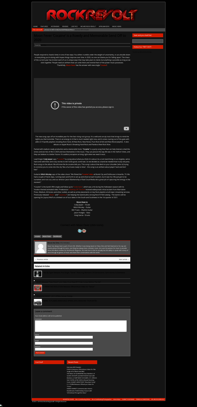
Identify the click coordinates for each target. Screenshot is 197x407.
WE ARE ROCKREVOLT (157, 399)
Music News (116, 26)
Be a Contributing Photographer (102, 399)
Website (37, 347)
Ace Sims (43, 45)
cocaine (37, 236)
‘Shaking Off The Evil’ (77, 189)
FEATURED (44, 26)
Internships (116, 399)
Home (35, 26)
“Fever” (52, 195)
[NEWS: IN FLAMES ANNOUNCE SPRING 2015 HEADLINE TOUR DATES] (37, 303)
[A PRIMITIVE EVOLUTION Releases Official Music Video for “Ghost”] (37, 289)
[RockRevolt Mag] (98, 13)
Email (37, 341)
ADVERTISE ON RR (68, 399)
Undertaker (77, 187)
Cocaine (61, 159)
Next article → (124, 259)
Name (37, 335)
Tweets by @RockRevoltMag (141, 52)
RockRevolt (57, 236)
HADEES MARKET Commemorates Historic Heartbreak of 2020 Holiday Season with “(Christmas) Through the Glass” (79, 391)
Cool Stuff (39, 362)
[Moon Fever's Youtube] (84, 231)
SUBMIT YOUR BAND (128, 399)
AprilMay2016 (104, 26)
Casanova (62, 195)
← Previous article (41, 259)
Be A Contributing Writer (83, 399)
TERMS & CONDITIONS (143, 399)
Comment (38, 319)
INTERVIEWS (55, 26)
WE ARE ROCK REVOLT (88, 26)
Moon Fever (70, 65)
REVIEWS (65, 26)
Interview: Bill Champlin (66, 30)
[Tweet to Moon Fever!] (80, 231)
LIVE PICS (74, 26)
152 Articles (64, 243)
